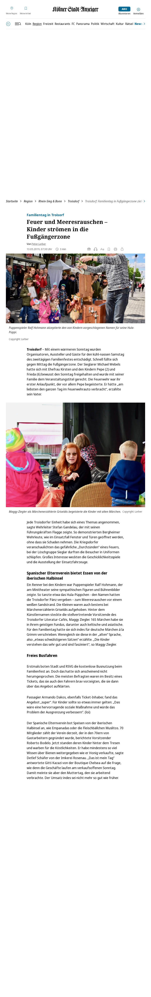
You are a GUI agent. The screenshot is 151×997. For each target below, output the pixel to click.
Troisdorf (73, 201)
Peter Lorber (39, 244)
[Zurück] (8, 24)
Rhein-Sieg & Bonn (50, 201)
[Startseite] (75, 9)
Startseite (12, 201)
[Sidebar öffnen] (18, 23)
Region (28, 201)
